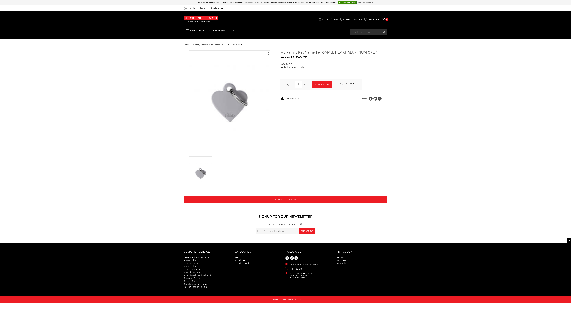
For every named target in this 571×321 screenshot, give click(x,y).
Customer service (197, 251)
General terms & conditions (196, 257)
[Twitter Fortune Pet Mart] (375, 99)
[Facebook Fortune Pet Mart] (371, 99)
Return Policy (190, 266)
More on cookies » (365, 2)
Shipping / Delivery (192, 278)
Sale (234, 30)
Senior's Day (189, 281)
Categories (243, 251)
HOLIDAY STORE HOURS (195, 287)
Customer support (192, 269)
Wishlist (349, 83)
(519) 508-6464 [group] (296, 269)
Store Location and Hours (195, 284)
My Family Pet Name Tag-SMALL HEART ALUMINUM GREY (217, 45)
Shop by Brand (242, 263)
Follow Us (293, 251)
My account (345, 251)
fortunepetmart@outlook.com (304, 264)
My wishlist (342, 263)
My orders (341, 260)
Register (340, 257)
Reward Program (192, 272)
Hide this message (347, 2)
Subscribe (307, 231)
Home (186, 45)
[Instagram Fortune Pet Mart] (380, 99)
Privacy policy (190, 260)
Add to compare (293, 99)
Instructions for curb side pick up (199, 275)
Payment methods (192, 263)
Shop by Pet (240, 260)
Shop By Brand (216, 30)
